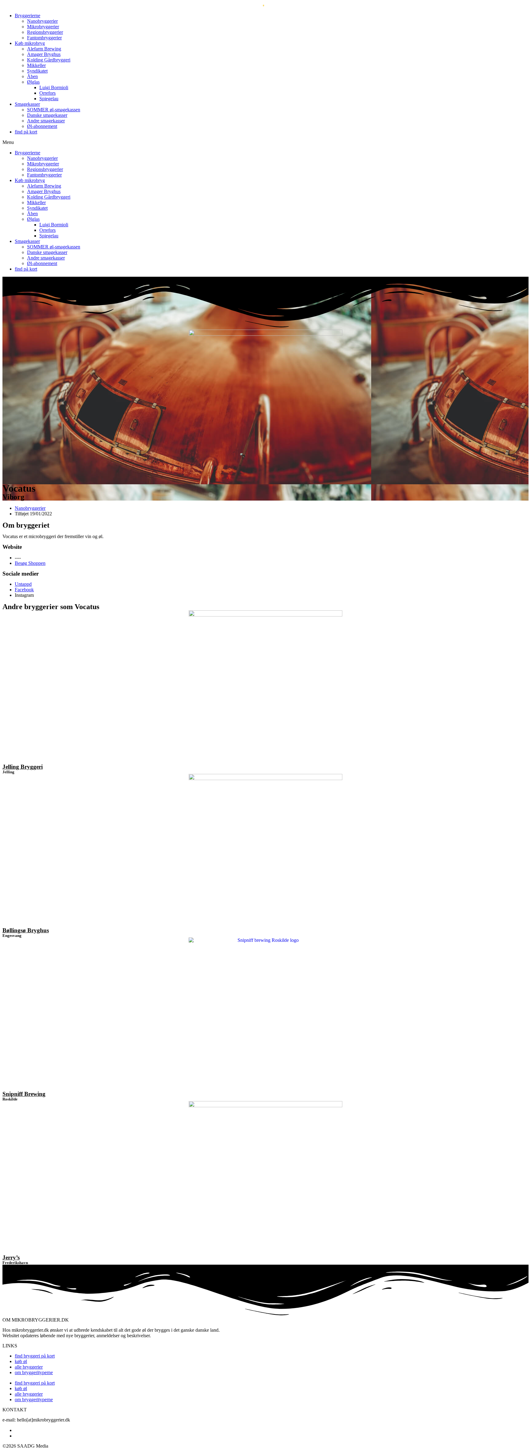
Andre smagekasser (46, 120)
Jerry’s (11, 1257)
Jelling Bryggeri (22, 766)
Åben (32, 76)
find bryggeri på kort (35, 1355)
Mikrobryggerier (43, 26)
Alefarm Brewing (44, 48)
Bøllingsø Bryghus (25, 930)
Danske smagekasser (47, 115)
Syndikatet (37, 70)
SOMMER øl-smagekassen (53, 109)
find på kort (26, 131)
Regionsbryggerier (45, 32)
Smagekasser (27, 104)
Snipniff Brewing (23, 1094)
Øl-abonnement (42, 126)
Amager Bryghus (44, 54)
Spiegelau (48, 98)
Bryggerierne (27, 15)
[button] (265, 142)
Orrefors (47, 93)
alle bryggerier (29, 1367)
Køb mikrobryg (30, 43)
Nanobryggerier (42, 21)
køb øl (21, 1361)
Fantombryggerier (44, 37)
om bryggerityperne (34, 1372)
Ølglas (33, 82)
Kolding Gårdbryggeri (48, 59)
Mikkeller (36, 65)
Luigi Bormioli (53, 87)
